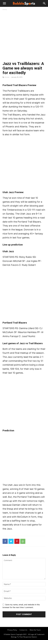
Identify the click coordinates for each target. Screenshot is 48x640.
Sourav (7, 77)
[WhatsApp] (22, 541)
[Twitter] (11, 541)
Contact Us (23, 630)
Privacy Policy (12, 630)
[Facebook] (5, 541)
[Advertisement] (24, 36)
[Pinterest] (16, 541)
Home (5, 9)
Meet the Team (35, 630)
